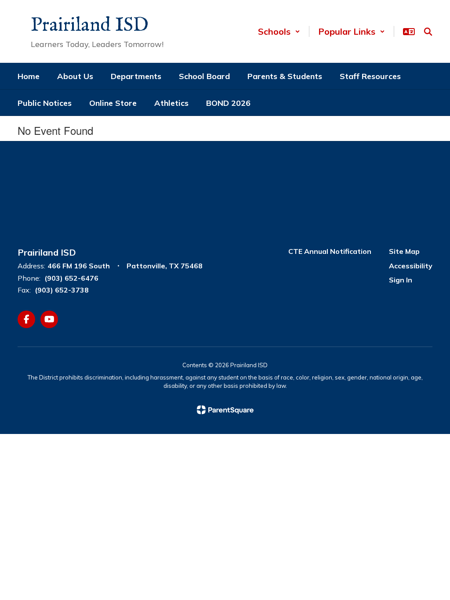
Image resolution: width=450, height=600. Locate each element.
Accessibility (410, 265)
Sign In (400, 279)
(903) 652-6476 (71, 278)
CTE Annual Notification (329, 251)
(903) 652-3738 (62, 290)
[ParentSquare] (225, 409)
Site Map (404, 251)
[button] (279, 31)
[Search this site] (428, 31)
